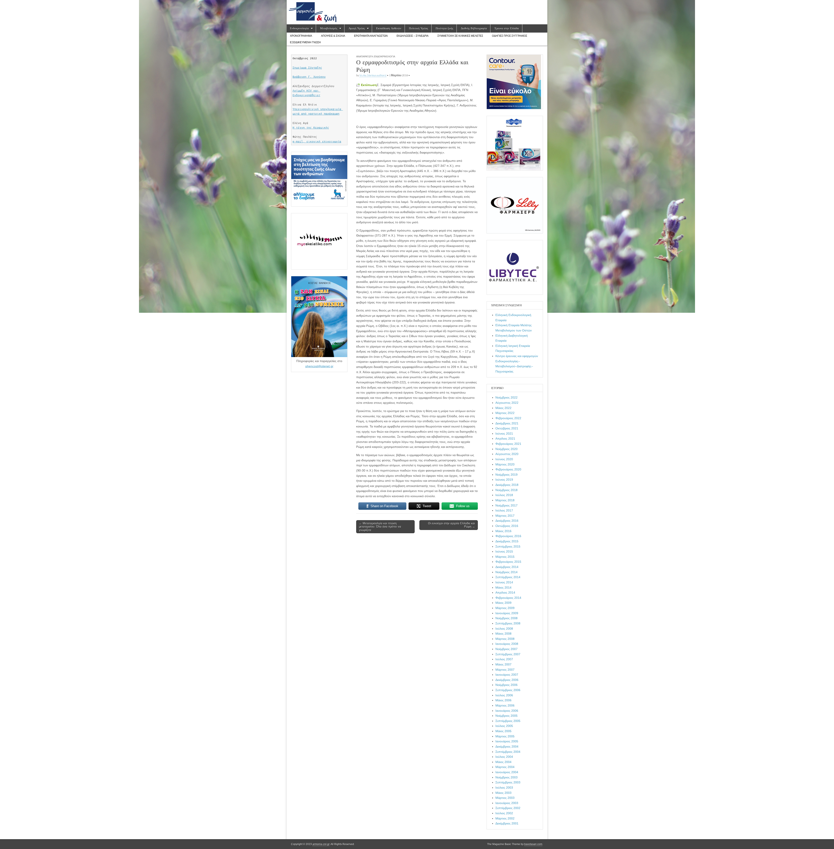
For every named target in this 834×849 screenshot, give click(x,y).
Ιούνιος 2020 (504, 459)
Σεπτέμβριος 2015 (507, 546)
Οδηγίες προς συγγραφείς (509, 35)
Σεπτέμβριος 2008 (507, 623)
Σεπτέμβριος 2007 (507, 654)
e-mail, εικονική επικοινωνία (317, 141)
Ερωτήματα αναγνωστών (371, 35)
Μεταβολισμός (328, 28)
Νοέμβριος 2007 (506, 649)
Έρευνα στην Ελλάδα (507, 28)
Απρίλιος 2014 (505, 592)
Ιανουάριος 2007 (506, 674)
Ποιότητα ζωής (444, 28)
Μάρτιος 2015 (505, 556)
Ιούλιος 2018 (504, 495)
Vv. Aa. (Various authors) (372, 75)
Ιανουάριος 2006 (506, 710)
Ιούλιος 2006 (504, 695)
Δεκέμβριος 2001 (506, 823)
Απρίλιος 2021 (505, 438)
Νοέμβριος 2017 (506, 505)
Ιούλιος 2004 (504, 756)
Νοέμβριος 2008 (506, 618)
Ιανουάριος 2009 (506, 613)
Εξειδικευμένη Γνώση (305, 42)
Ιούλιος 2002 (504, 813)
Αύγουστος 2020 (506, 454)
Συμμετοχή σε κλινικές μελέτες (460, 35)
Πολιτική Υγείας (418, 28)
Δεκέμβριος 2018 (506, 485)
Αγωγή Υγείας (357, 28)
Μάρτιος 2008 (505, 638)
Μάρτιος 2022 (505, 413)
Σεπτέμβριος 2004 (507, 751)
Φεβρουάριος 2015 (508, 561)
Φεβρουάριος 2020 (508, 469)
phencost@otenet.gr (319, 366)
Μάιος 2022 (503, 408)
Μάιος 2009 (503, 602)
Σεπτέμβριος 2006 (507, 690)
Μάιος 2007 (503, 664)
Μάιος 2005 (503, 731)
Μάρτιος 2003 (505, 797)
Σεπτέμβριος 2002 (507, 808)
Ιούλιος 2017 (504, 510)
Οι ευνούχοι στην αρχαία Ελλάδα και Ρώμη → (451, 525)
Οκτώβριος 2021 (506, 428)
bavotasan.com (533, 844)
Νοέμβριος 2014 (506, 572)
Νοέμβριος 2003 (506, 777)
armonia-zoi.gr (321, 844)
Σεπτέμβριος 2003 (507, 782)
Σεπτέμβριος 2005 (507, 721)
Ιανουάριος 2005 (506, 741)
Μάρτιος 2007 (505, 669)
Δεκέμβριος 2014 (506, 567)
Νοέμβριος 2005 (506, 715)
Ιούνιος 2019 (504, 479)
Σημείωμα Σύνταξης (307, 67)
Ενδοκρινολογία (299, 28)
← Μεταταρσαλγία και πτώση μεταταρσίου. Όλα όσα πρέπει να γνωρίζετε (380, 527)
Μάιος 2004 (503, 762)
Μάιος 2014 (503, 587)
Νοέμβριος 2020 (506, 449)
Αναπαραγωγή (364, 56)
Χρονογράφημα (301, 35)
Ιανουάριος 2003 (506, 803)
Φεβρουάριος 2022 (508, 418)
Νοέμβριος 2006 (506, 685)
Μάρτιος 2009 (505, 608)
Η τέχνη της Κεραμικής (311, 127)
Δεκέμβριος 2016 (506, 520)
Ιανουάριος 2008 (506, 643)
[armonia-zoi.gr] (417, 12)
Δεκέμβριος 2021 (506, 423)
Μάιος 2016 (503, 531)
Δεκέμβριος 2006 (506, 680)
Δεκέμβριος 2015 (506, 541)
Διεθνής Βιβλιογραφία (474, 28)
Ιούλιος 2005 (504, 726)
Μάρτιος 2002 (505, 818)
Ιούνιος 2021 (504, 433)
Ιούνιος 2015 (504, 551)
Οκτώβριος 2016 (506, 526)
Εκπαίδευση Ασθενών (388, 28)
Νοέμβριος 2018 (506, 490)
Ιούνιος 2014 (504, 582)
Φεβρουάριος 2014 (508, 597)
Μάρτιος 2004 (505, 767)
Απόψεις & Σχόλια (333, 35)
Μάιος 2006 (503, 700)
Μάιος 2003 (503, 792)
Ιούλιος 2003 (504, 787)
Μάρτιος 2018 (505, 500)
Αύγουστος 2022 (506, 402)
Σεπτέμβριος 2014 (507, 577)
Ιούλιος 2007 (504, 659)
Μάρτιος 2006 (505, 705)
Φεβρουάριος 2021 (508, 443)
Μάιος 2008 (503, 633)
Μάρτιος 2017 (505, 515)
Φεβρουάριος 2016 (508, 536)
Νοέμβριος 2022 (506, 397)
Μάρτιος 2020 (505, 464)
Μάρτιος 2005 (505, 736)
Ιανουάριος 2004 (506, 772)
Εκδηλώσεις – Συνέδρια (413, 35)
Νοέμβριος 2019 (506, 474)
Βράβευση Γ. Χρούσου (309, 76)
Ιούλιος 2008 (504, 628)
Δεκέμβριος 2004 (506, 746)
